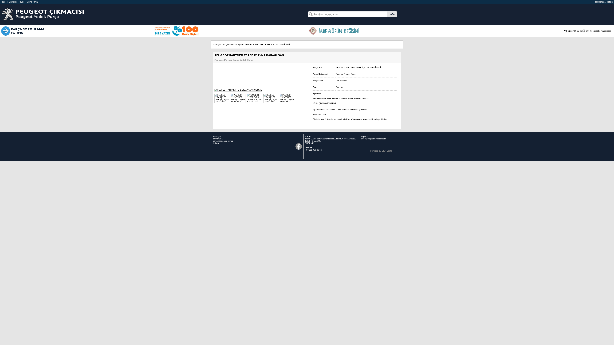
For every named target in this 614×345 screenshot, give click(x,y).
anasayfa (217, 136)
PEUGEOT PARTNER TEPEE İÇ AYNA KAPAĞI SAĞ (267, 44)
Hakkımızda (600, 2)
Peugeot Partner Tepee (233, 44)
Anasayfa (217, 44)
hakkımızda (218, 139)
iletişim (216, 143)
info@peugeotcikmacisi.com (373, 139)
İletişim (610, 2)
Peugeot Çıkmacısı (9, 2)
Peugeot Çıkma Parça (28, 2)
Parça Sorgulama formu (357, 119)
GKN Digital (387, 151)
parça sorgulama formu (223, 141)
